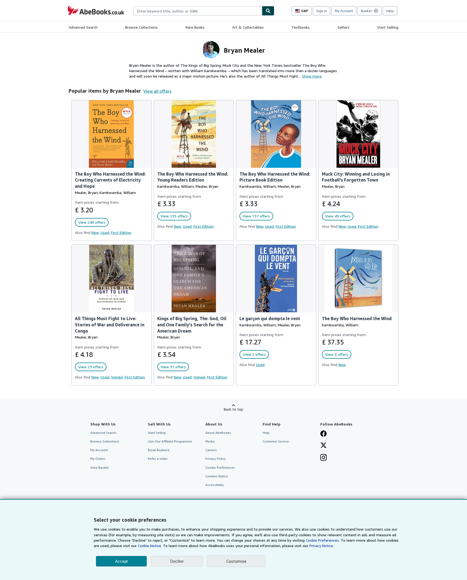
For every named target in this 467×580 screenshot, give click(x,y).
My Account (344, 11)
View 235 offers (174, 216)
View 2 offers (254, 354)
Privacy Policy (215, 459)
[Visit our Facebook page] (323, 434)
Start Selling (387, 27)
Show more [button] (312, 76)
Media (210, 441)
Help (390, 11)
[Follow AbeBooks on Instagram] (323, 458)
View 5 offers (336, 354)
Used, (105, 232)
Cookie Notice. (150, 545)
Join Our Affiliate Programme (170, 441)
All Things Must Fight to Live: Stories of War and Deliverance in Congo (109, 325)
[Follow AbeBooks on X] (323, 446)
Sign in (321, 11)
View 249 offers (91, 222)
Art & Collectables (248, 27)
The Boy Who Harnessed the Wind (357, 318)
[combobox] (198, 10)
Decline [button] (177, 561)
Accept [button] (121, 561)
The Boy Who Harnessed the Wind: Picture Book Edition (274, 177)
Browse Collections (141, 27)
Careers (211, 450)
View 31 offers (173, 366)
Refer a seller (158, 459)
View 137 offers (256, 216)
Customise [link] (236, 561)
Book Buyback (158, 450)
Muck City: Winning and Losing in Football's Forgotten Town (356, 177)
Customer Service (276, 441)
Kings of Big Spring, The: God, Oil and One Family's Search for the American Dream (191, 325)
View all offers (157, 91)
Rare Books (195, 27)
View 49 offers (337, 216)
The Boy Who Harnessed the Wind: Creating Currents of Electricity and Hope (110, 180)
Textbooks (300, 27)
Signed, (117, 377)
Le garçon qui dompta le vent (269, 318)
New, (95, 232)
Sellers (343, 27)
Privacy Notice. (321, 545)
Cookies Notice (216, 476)
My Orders (98, 459)
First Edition (121, 232)
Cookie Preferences (220, 467)
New (342, 364)
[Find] (268, 10)
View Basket (99, 467)
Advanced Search (83, 27)
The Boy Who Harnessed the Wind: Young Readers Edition (192, 177)
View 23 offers (90, 366)
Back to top (233, 409)
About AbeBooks (218, 433)
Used (260, 364)
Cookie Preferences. (323, 540)
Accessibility (214, 485)
